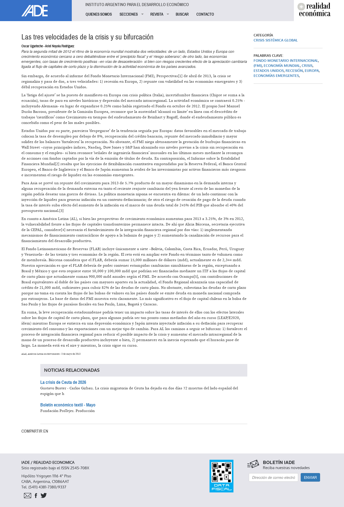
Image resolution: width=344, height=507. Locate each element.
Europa (312, 70)
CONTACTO (205, 14)
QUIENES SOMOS (99, 14)
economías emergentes (276, 75)
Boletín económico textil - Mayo (67, 405)
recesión (294, 70)
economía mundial (282, 65)
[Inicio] (36, 8)
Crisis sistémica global (276, 40)
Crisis (307, 65)
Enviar (310, 477)
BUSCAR (182, 14)
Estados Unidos (269, 70)
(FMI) (258, 65)
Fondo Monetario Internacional (286, 60)
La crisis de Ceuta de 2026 (63, 382)
